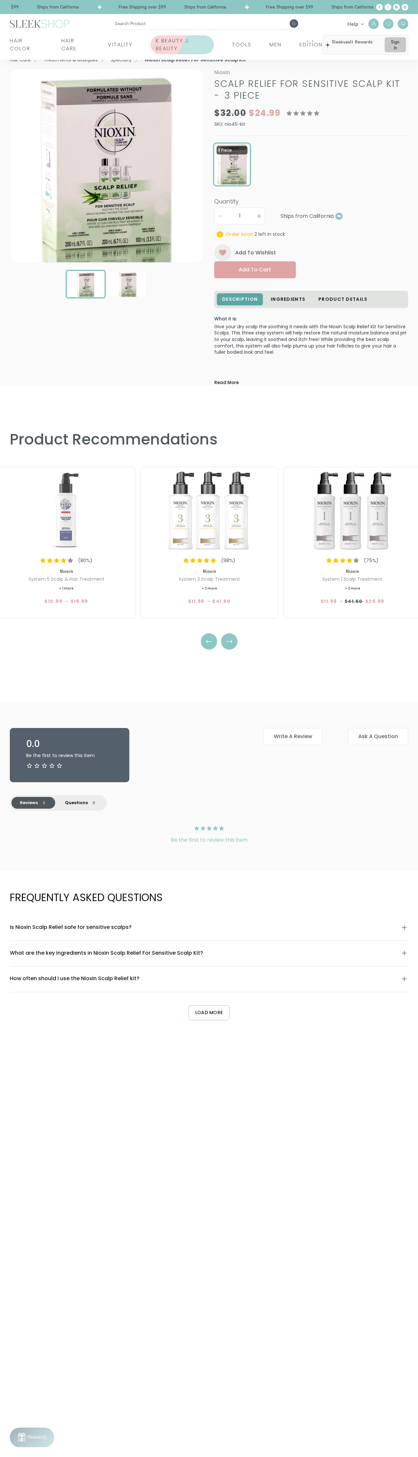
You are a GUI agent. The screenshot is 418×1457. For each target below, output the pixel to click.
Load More (209, 1012)
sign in (395, 45)
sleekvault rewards (352, 42)
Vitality (120, 44)
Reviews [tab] (29, 803)
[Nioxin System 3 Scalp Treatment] (209, 510)
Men (275, 44)
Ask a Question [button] (378, 736)
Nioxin (222, 72)
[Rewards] (32, 1437)
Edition (311, 44)
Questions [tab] (76, 803)
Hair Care (69, 44)
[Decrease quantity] (220, 215)
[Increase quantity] (259, 215)
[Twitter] (388, 7)
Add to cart (255, 269)
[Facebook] (379, 7)
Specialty (121, 60)
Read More (226, 383)
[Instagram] (396, 7)
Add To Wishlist (255, 252)
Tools (241, 44)
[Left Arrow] (209, 641)
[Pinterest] (405, 7)
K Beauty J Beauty (172, 44)
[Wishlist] (388, 24)
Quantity (226, 201)
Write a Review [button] (293, 736)
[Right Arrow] (229, 641)
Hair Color (20, 44)
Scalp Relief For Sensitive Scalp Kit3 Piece (307, 89)
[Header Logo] (39, 23)
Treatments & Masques (71, 60)
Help (352, 24)
